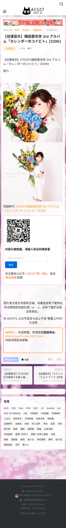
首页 (17, 30)
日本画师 (8, 434)
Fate (21, 408)
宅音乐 (26, 30)
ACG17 (10, 332)
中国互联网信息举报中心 (35, 500)
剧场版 (51, 418)
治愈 (53, 434)
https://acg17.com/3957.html (24, 336)
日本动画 (48, 429)
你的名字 (17, 418)
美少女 (31, 439)
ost (58, 408)
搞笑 (22, 429)
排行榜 (7, 429)
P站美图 (45, 413)
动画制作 (8, 424)
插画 (15, 429)
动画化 (18, 424)
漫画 (6, 439)
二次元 (7, 418)
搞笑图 (31, 429)
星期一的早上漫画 (39, 434)
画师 (22, 439)
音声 (17, 444)
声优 (45, 424)
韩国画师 (8, 444)
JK (42, 408)
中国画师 (56, 413)
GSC (35, 408)
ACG (6, 408)
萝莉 (50, 439)
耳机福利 (41, 439)
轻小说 (59, 439)
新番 (39, 429)
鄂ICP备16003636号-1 (33, 491)
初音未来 (40, 418)
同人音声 (36, 424)
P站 (25, 413)
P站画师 (34, 413)
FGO (28, 408)
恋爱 (53, 424)
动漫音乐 (37, 30)
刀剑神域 (29, 418)
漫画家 (14, 439)
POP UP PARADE (12, 413)
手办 (60, 424)
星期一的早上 (21, 434)
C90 (13, 408)
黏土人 (26, 444)
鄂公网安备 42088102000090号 (35, 495)
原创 (27, 424)
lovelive (50, 408)
